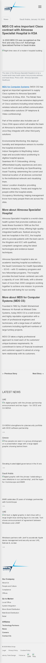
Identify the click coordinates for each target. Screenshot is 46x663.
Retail (4, 616)
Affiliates (6, 621)
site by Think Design (9, 655)
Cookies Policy (25, 650)
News (4, 629)
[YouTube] (34, 655)
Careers (5, 632)
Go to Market (7, 598)
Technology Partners (10, 625)
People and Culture (9, 586)
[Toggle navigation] (40, 6)
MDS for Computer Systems (15, 87)
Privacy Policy (13, 650)
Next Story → (38, 373)
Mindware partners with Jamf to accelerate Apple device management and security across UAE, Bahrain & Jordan (22, 540)
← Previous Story (9, 373)
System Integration (9, 606)
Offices (4, 593)
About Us (5, 583)
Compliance (6, 590)
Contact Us (6, 636)
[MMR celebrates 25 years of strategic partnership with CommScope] (23, 485)
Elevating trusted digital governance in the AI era (22, 464)
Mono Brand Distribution (11, 609)
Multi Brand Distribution (10, 613)
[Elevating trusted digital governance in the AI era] (23, 450)
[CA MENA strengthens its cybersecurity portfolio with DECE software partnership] (23, 411)
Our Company (8, 579)
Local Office (6, 602)
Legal (4, 650)
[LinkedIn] (29, 655)
